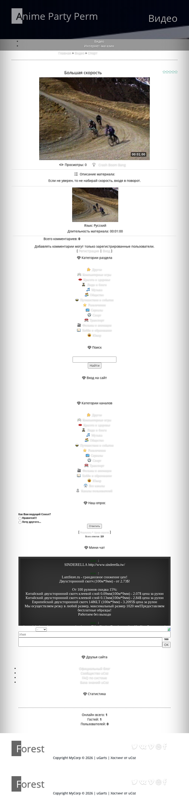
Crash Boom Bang (112, 164)
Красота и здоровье (96, 279)
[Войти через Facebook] (98, 390)
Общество (97, 295)
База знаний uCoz (94, 682)
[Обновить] (169, 629)
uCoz (132, 757)
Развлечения (97, 305)
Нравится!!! (29, 517)
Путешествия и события (96, 300)
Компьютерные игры (97, 274)
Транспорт (97, 320)
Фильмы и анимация (97, 325)
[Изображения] (95, 204)
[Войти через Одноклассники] (106, 390)
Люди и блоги (97, 284)
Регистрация (89, 250)
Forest (30, 748)
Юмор (97, 335)
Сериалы (97, 310)
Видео (79, 53)
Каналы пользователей (96, 491)
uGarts (102, 757)
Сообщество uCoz (95, 673)
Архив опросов (101, 532)
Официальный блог (94, 668)
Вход (106, 250)
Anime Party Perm (57, 16)
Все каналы (97, 485)
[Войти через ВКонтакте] (90, 390)
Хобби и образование (97, 330)
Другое (97, 269)
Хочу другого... (31, 521)
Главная (64, 53)
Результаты (85, 532)
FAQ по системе (94, 677)
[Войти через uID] (82, 390)
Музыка (97, 289)
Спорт (92, 53)
